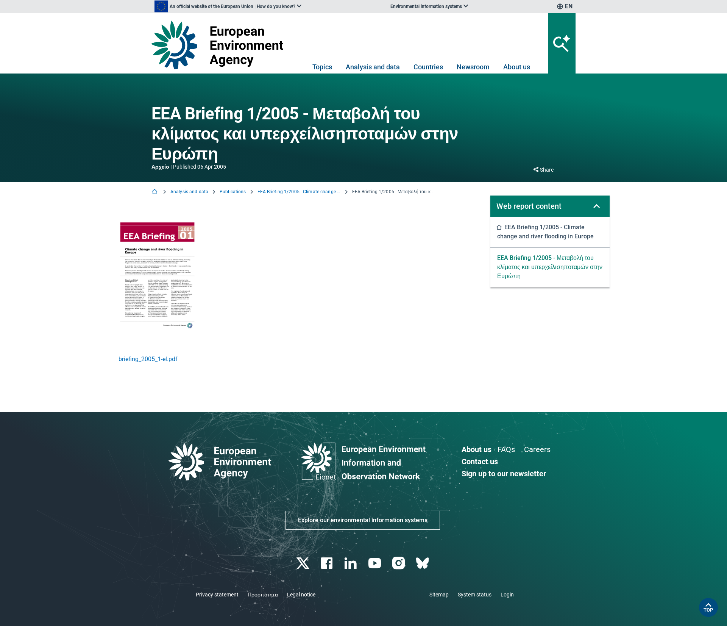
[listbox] (227, 6)
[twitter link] (303, 563)
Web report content (529, 206)
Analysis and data (373, 67)
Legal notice (301, 595)
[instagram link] (399, 563)
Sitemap (439, 595)
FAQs (506, 449)
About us (516, 67)
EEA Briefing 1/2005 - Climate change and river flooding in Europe (299, 191)
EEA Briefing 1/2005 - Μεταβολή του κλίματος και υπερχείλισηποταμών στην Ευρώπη (549, 267)
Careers (537, 449)
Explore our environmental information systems (362, 520)
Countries (428, 67)
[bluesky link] (423, 563)
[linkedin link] (351, 563)
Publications (233, 191)
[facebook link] (327, 563)
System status (474, 595)
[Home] (155, 192)
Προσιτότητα (263, 595)
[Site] (220, 44)
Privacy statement (217, 595)
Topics (322, 67)
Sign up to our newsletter (504, 473)
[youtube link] (375, 563)
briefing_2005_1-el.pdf (148, 359)
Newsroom (473, 67)
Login (507, 595)
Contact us (480, 461)
